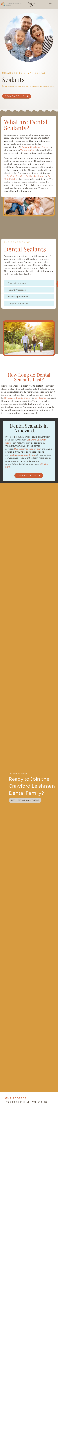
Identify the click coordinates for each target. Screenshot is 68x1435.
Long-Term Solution (18, 303)
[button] (50, 4)
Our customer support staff (27, 449)
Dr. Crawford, (10, 398)
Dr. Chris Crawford (16, 176)
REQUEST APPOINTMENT (25, 800)
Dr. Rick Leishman (35, 176)
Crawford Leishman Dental (35, 147)
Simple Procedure (17, 283)
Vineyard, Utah (27, 150)
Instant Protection (17, 290)
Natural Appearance (18, 296)
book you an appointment (22, 455)
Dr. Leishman (24, 398)
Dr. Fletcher (40, 398)
